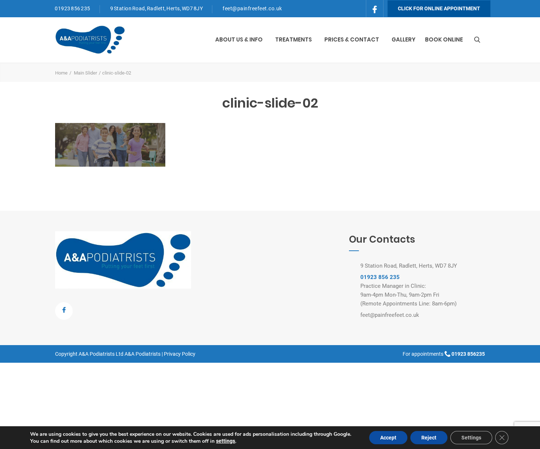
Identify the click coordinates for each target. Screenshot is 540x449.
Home (61, 73)
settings (225, 441)
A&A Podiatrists (143, 354)
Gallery (403, 39)
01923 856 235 (72, 8)
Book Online (444, 39)
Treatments (293, 39)
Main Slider (85, 73)
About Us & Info (239, 39)
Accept (388, 438)
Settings (471, 438)
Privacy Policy (179, 354)
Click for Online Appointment (439, 8)
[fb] (375, 8)
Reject (428, 438)
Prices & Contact (351, 39)
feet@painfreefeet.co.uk (252, 8)
